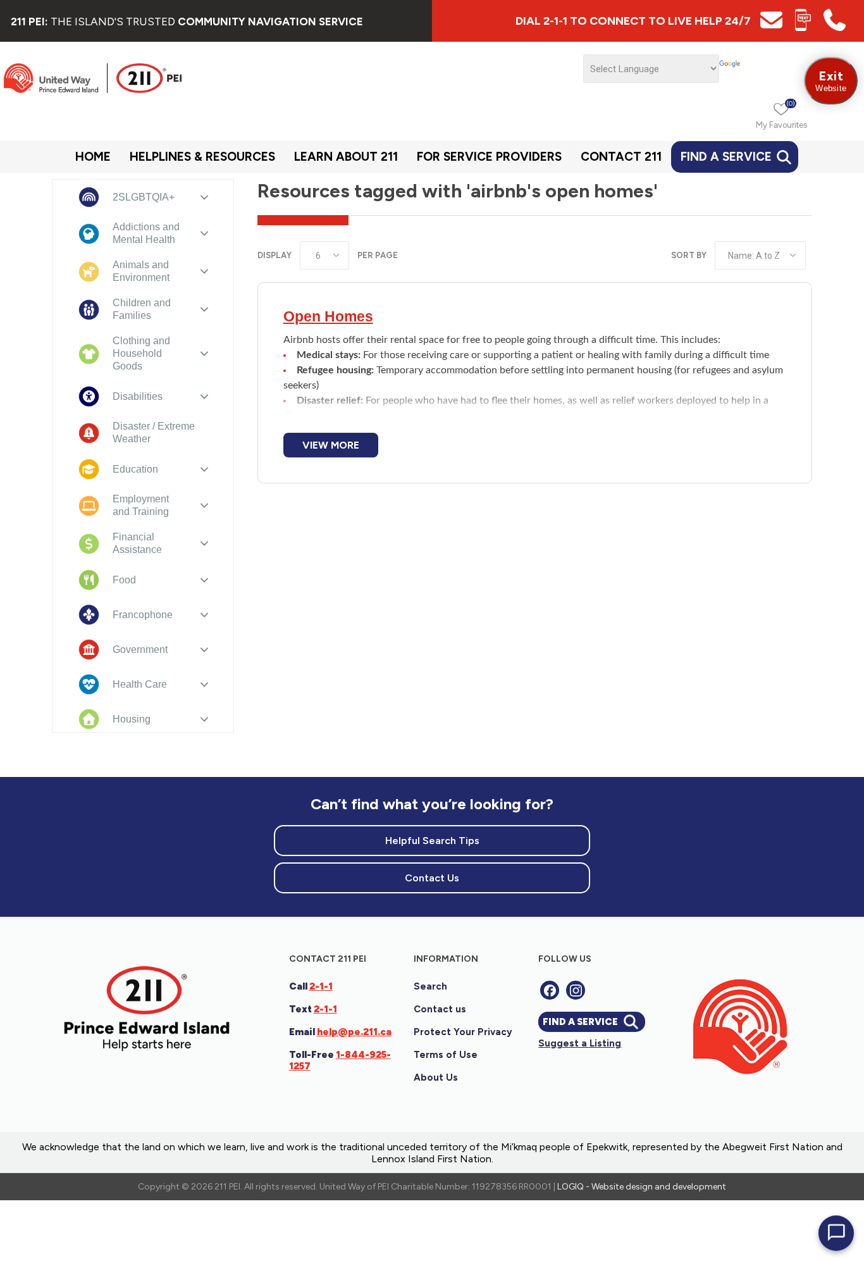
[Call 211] (835, 28)
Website (830, 80)
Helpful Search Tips (432, 841)
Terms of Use (446, 1054)
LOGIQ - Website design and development (641, 1186)
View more (330, 445)
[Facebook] (549, 990)
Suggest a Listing (579, 1043)
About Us (436, 1077)
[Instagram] (575, 990)
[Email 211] (771, 28)
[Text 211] (803, 28)
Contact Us (432, 878)
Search (430, 986)
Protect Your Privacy (463, 1032)
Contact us (440, 1009)
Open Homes (328, 316)
